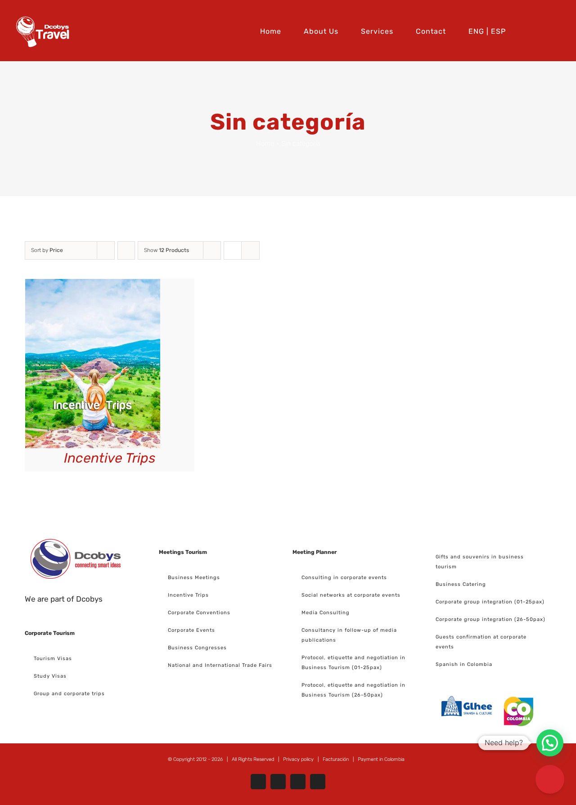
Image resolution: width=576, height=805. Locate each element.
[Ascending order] (126, 250)
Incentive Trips (109, 458)
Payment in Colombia (381, 759)
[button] (559, 30)
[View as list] (250, 250)
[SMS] (550, 779)
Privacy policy (298, 759)
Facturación (336, 759)
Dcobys (89, 598)
